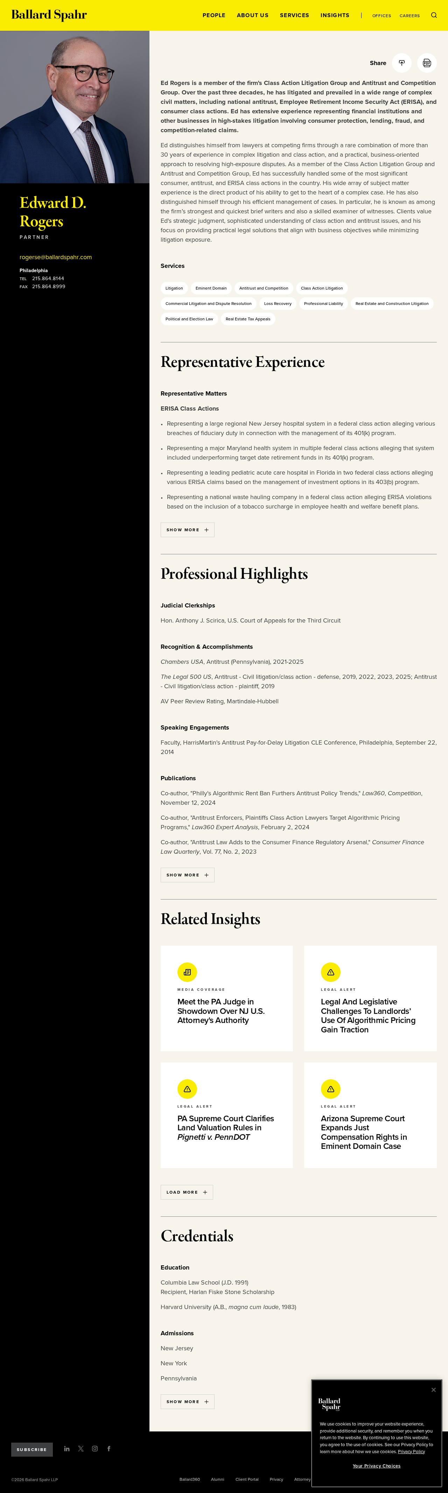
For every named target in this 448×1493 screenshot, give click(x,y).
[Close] (433, 1390)
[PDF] (427, 63)
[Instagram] (94, 1448)
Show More (183, 529)
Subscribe (32, 1449)
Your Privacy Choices (376, 1466)
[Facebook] (108, 1448)
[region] (376, 1433)
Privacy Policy (411, 1451)
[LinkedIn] (66, 1448)
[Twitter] (80, 1448)
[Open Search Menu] (434, 15)
